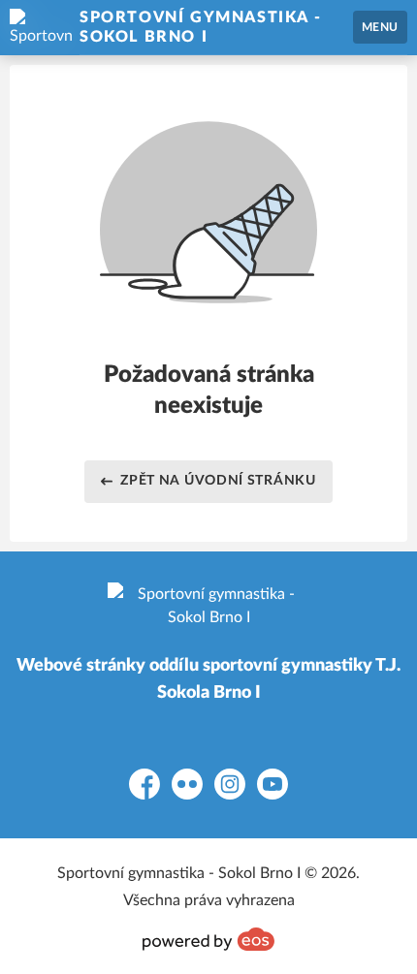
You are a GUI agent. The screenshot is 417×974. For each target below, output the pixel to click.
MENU (380, 27)
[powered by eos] (208, 939)
